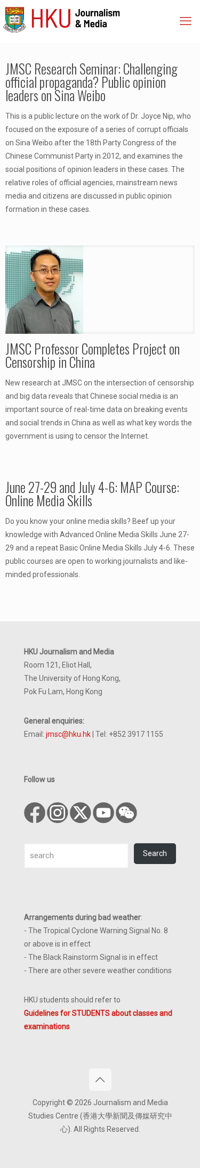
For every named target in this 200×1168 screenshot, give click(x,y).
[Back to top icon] (100, 1079)
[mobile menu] (186, 21)
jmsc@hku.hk (68, 734)
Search (155, 853)
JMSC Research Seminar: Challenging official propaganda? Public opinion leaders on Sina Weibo (91, 82)
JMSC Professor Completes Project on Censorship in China (92, 355)
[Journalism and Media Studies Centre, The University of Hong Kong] (101, 19)
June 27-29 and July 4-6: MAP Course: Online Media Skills (92, 493)
